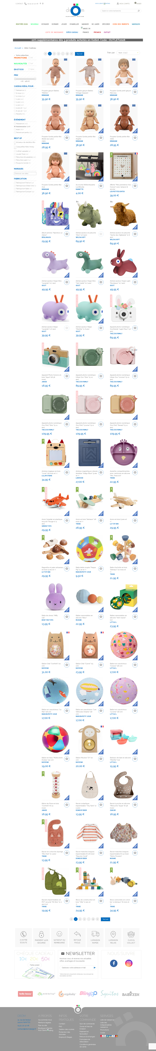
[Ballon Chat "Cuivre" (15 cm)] (89, 645)
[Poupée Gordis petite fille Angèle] (89, 118)
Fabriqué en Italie (24, 189)
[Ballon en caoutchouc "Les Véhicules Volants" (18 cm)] (89, 691)
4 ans (20, 105)
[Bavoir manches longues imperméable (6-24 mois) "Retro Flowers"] (124, 833)
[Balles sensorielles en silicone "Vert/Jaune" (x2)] (124, 597)
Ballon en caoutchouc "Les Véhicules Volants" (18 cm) (86, 712)
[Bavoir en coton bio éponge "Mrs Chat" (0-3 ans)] (55, 833)
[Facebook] (113, 963)
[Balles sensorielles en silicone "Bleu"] (89, 597)
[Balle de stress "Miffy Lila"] (55, 597)
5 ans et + (21, 108)
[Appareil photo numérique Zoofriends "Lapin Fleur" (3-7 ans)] (124, 308)
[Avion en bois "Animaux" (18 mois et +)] (89, 500)
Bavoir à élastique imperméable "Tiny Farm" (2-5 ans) (86, 806)
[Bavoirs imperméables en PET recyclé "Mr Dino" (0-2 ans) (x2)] (55, 881)
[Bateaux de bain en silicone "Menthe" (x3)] (124, 739)
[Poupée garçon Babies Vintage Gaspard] (89, 72)
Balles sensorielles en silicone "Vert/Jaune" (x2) (118, 618)
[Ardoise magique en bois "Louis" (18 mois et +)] (55, 452)
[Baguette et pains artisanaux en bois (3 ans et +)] (55, 548)
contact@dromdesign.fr (27, 1029)
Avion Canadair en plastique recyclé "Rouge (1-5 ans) (52, 521)
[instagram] (129, 963)
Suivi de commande (87, 1024)
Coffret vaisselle (23, 151)
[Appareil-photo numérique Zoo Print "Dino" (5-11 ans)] (55, 404)
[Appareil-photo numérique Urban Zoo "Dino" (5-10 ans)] (89, 356)
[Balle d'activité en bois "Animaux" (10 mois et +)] (124, 548)
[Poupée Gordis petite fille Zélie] (124, 118)
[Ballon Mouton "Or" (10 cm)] (89, 739)
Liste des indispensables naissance (106, 1025)
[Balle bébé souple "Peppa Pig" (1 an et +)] (89, 548)
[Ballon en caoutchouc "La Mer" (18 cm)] (55, 691)
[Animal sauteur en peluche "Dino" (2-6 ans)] (89, 214)
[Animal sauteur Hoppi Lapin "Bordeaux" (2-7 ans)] (124, 262)
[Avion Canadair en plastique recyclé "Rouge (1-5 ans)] (55, 500)
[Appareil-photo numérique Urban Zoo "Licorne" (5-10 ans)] (124, 356)
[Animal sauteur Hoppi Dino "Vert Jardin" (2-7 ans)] (89, 262)
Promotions (104, 1030)
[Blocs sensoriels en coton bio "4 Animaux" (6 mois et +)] (124, 881)
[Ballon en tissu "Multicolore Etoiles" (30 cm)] (55, 739)
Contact (19, 4)
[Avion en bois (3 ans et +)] (124, 500)
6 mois (20, 93)
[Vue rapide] (67, 65)
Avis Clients (99, 3)
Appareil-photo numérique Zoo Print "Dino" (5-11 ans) (52, 425)
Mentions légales (44, 1023)
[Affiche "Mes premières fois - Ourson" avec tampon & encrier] (124, 166)
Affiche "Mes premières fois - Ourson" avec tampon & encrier (121, 187)
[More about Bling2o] (89, 994)
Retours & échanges (87, 1037)
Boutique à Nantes (45, 1028)
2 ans (20, 99)
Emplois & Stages (65, 1037)
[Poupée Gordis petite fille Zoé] (55, 166)
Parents (20, 114)
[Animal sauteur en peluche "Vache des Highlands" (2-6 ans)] (124, 214)
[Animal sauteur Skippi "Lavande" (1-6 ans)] (55, 308)
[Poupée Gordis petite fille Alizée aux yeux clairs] (55, 118)
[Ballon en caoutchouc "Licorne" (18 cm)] (124, 691)
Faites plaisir (34, 965)
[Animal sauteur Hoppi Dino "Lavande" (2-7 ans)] (55, 262)
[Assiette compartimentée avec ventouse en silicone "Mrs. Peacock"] (124, 452)
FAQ (60, 1026)
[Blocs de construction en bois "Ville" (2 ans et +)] (89, 881)
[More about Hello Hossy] (25, 994)
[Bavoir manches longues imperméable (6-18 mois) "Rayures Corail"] (89, 833)
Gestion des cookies (66, 1029)
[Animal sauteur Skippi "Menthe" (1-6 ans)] (89, 308)
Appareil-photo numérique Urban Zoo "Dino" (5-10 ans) (86, 377)
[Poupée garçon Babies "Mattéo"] (55, 72)
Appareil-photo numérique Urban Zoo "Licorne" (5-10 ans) (120, 377)
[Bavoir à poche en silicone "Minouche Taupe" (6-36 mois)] (124, 785)
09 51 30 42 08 (32, 4)
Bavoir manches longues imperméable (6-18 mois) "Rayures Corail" (85, 854)
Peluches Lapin (23, 160)
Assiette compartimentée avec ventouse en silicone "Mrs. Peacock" (120, 473)
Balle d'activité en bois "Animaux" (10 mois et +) (118, 570)
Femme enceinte (24, 132)
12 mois (20, 96)
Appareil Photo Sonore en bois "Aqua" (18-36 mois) (51, 377)
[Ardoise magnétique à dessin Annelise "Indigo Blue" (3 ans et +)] (89, 452)
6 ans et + (21, 111)
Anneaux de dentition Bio (24, 143)
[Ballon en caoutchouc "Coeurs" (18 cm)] (124, 645)
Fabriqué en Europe (25, 192)
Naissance (21, 90)
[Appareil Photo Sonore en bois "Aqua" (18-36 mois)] (55, 356)
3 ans (20, 102)
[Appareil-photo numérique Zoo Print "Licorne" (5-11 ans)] (89, 404)
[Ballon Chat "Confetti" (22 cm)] (55, 645)
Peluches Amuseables (26, 157)
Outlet (102, 1033)
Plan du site (42, 1025)
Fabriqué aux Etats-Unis (26, 186)
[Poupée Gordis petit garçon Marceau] (124, 72)
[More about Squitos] (110, 994)
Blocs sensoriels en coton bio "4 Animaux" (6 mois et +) (120, 902)
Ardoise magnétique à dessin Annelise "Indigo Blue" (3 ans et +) (87, 473)
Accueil (18, 48)
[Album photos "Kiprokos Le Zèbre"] (55, 214)
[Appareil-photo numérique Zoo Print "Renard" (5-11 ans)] (124, 404)
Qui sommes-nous (45, 1020)
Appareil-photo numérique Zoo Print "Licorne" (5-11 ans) (86, 425)
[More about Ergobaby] (67, 994)
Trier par (111, 53)
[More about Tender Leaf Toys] (46, 994)
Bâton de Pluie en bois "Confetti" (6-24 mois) (50, 806)
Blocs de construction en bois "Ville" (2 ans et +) (85, 902)
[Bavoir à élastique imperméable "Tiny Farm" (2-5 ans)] (89, 785)
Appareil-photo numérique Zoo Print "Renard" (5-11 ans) (120, 425)
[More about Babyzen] (131, 994)
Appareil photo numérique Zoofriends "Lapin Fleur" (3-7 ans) (120, 329)
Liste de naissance (107, 1020)
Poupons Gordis (23, 163)
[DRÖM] (75, 10)
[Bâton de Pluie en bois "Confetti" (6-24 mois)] (55, 785)
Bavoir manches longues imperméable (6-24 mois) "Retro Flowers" (119, 854)
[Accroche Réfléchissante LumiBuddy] (89, 166)
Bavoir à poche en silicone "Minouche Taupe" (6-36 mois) (120, 806)
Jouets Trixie (22, 154)
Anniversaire (23, 127)
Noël (20, 129)
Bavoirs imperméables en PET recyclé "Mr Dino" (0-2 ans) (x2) (52, 902)
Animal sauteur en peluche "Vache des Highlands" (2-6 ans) (120, 235)
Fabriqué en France (25, 183)
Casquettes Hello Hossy (24, 147)
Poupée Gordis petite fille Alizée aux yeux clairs (51, 139)
